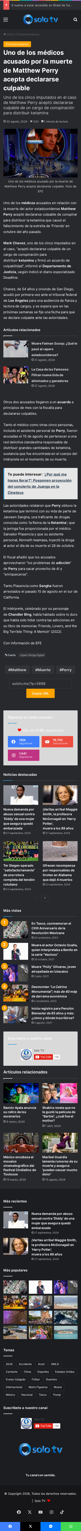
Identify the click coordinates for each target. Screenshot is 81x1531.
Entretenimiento (28, 34)
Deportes (43, 1371)
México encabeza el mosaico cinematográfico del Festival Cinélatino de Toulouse (19, 1165)
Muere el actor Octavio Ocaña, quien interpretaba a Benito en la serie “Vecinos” (55, 949)
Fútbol (36, 1379)
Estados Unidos (64, 1371)
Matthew (18, 670)
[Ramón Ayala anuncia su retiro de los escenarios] (21, 1093)
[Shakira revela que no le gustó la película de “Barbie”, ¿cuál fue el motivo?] (60, 1093)
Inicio (10, 34)
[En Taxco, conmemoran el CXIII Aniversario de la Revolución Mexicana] (15, 929)
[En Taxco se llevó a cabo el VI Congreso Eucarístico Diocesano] (40, 1317)
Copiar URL (40, 693)
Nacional (27, 1394)
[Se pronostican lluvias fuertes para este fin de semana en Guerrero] (66, 1317)
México (10, 1394)
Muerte (44, 670)
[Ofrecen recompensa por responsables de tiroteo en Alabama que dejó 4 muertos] (60, 851)
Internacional (14, 1387)
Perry (67, 670)
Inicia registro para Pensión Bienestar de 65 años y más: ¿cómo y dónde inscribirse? (53, 1013)
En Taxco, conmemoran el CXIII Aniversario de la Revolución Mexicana (51, 928)
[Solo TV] (40, 19)
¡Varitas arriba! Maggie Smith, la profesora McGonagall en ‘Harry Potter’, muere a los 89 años (60, 818)
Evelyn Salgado (15, 1379)
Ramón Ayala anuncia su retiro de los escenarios (19, 1112)
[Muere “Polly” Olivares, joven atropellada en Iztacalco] (15, 973)
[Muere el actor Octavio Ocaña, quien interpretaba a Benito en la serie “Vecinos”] (15, 951)
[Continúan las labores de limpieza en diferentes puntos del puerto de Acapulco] (15, 1332)
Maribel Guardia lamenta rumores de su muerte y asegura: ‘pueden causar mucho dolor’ (60, 1165)
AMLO (55, 1364)
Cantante (12, 1371)
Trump (57, 1394)
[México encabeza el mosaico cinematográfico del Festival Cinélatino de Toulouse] (21, 1143)
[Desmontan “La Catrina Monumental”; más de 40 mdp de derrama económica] (15, 993)
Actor (41, 1364)
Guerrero (51, 1379)
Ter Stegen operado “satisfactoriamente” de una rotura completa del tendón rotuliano (19, 874)
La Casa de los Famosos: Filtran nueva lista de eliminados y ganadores (50, 375)
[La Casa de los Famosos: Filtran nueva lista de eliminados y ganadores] (15, 374)
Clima (27, 1371)
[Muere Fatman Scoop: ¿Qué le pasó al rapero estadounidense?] (15, 349)
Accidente (25, 1364)
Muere (58, 1387)
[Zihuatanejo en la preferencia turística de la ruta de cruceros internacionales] (66, 1332)
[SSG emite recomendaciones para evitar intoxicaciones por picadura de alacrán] (15, 1317)
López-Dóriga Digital (32, 655)
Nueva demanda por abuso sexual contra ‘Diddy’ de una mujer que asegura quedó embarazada (19, 818)
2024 (9, 1364)
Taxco (43, 1394)
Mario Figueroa (38, 1387)
